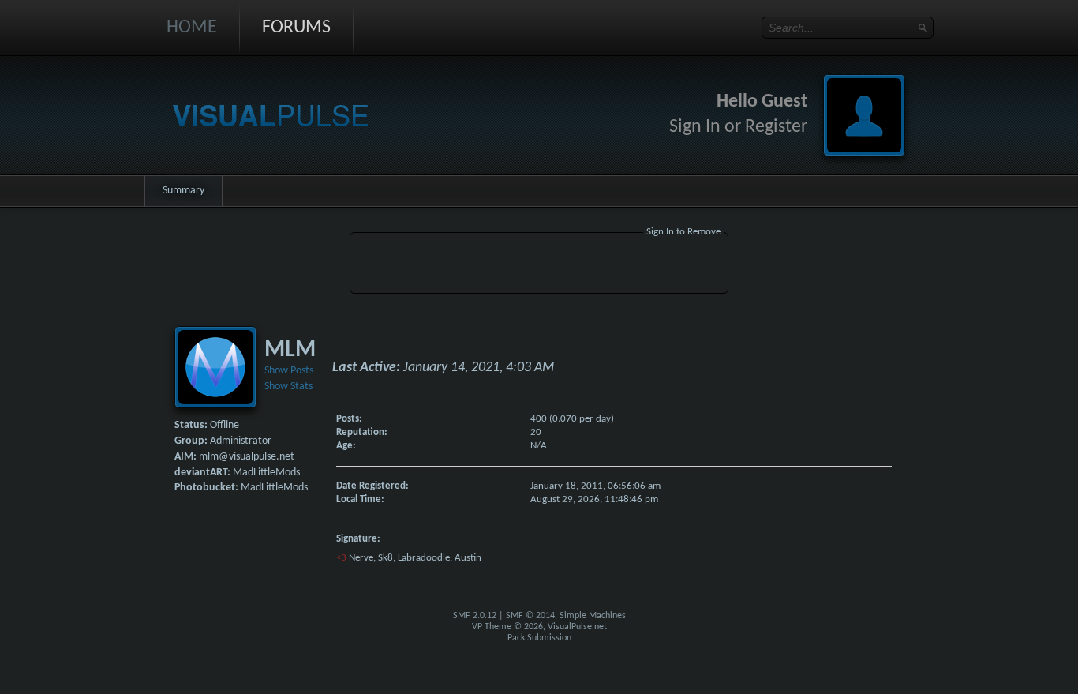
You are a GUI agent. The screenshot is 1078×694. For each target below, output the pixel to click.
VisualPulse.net (577, 627)
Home (192, 27)
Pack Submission (539, 638)
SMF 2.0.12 (474, 616)
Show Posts (288, 371)
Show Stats (288, 386)
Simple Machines (593, 616)
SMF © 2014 (530, 616)
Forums (296, 27)
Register (776, 127)
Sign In (695, 127)
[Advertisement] (539, 265)
